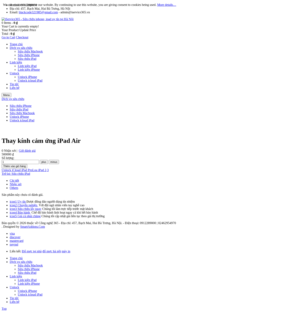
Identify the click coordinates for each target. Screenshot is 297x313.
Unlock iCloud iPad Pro (17, 170)
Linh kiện (16, 276)
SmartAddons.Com (32, 226)
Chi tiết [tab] (14, 180)
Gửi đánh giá (27, 150)
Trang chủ (16, 258)
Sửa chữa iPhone (29, 269)
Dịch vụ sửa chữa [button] (13, 99)
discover (15, 237)
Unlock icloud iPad (30, 294)
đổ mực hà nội (51, 251)
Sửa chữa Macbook (30, 265)
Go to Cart (8, 37)
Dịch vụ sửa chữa (21, 261)
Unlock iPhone (27, 291)
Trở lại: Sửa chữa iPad (16, 173)
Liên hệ (14, 302)
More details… (166, 4)
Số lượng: (8, 158)
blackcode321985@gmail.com (38, 12)
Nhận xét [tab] (15, 184)
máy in (66, 251)
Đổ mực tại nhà (32, 251)
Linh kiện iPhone (29, 283)
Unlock (14, 287)
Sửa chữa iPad (27, 272)
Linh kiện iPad (27, 280)
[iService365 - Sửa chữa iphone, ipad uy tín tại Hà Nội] (38, 19)
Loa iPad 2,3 (40, 170)
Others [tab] (14, 188)
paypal (14, 244)
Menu (6, 95)
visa (12, 233)
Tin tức (14, 298)
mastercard (16, 240)
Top (4, 308)
